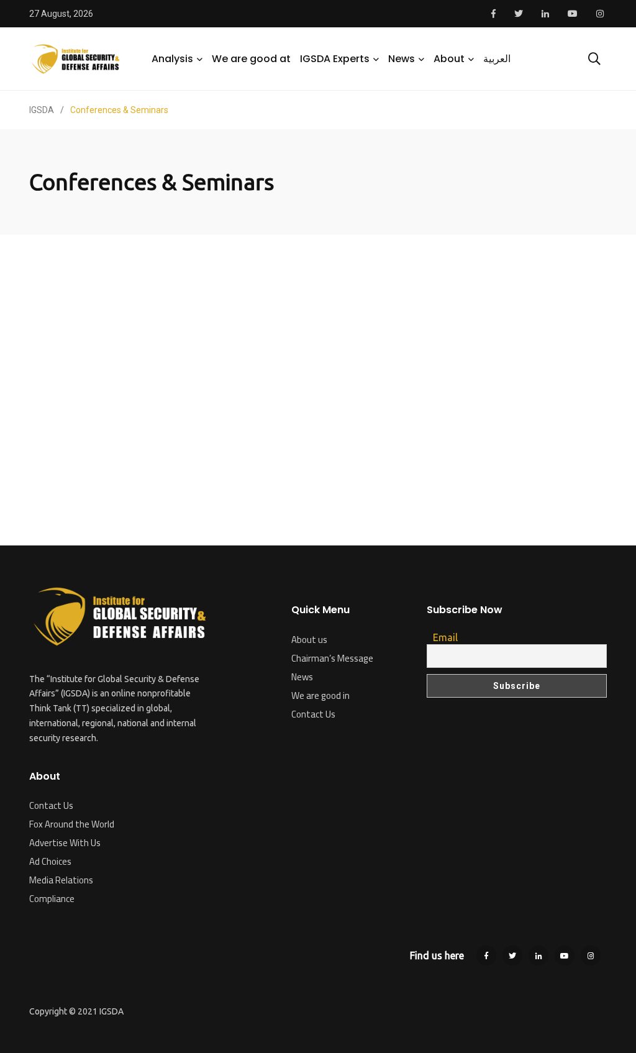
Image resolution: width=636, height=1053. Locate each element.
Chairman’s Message (332, 658)
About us (309, 640)
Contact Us (51, 805)
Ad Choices (50, 861)
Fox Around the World (71, 824)
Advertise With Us (65, 843)
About (449, 59)
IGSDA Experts (335, 59)
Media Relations (61, 880)
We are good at (251, 59)
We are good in (320, 695)
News (401, 59)
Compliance (52, 899)
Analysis (172, 59)
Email (445, 637)
